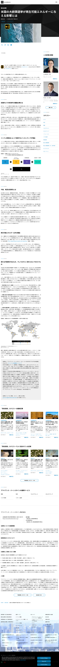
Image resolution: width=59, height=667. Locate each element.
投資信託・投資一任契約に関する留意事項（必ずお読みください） (51, 641)
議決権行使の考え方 (34, 634)
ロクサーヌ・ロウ (3, 432)
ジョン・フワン (3, 471)
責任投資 (3, 21)
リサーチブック (18, 630)
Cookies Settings (4, 645)
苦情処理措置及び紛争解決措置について (51, 638)
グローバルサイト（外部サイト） (50, 642)
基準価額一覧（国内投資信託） (6, 614)
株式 (44, 122)
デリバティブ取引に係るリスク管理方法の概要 (22, 638)
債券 (44, 125)
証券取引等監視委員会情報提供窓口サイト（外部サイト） (22, 643)
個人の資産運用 (46, 142)
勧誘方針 (3, 640)
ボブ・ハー (47, 434)
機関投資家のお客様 (49, 614)
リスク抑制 (3, 497)
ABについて (33, 614)
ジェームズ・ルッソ (24, 470)
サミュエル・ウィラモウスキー (5, 474)
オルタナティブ (46, 131)
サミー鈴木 (24, 432)
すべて (44, 119)
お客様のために (34, 624)
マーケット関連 (18, 617)
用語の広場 (47, 619)
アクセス (33, 622)
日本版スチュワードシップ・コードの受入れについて (22, 635)
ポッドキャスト (10, 21)
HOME (2, 602)
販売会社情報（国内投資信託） (6, 617)
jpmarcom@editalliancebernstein (10, 397)
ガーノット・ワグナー (39, 435)
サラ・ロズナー (33, 435)
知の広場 (6, 602)
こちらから (23, 67)
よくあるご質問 (48, 624)
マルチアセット (46, 128)
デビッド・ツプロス (48, 473)
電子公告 (17, 627)
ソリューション (46, 134)
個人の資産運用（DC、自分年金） (49, 145)
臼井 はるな (47, 435)
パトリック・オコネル (19, 432)
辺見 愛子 (54, 434)
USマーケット (46, 151)
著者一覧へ (51, 107)
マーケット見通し (19, 623)
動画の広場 (47, 621)
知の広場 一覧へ (39, 595)
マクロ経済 (45, 136)
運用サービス (18, 614)
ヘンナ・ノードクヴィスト (19, 471)
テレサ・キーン (18, 435)
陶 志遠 (51, 434)
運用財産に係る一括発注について (7, 637)
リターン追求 (19, 497)
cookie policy (23, 659)
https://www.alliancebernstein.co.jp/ (10, 518)
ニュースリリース (19, 625)
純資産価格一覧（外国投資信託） (7, 619)
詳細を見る (11, 434)
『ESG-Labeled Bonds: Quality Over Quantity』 (17, 241)
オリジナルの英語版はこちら (14, 363)
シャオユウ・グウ (38, 434)
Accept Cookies (44, 664)
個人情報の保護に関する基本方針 (36, 637)
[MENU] (56, 2)
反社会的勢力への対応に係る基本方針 (36, 640)
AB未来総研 (33, 626)
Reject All (44, 661)
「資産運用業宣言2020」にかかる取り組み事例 (51, 635)
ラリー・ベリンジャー (4, 473)
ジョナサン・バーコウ (10, 432)
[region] (29, 661)
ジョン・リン (33, 434)
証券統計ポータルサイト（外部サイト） (37, 642)
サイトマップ (47, 626)
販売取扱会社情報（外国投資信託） (7, 621)
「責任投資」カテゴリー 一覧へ (29, 480)
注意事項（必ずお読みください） (7, 642)
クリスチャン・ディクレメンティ (20, 434)
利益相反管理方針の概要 (20, 640)
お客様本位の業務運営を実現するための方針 (8, 635)
